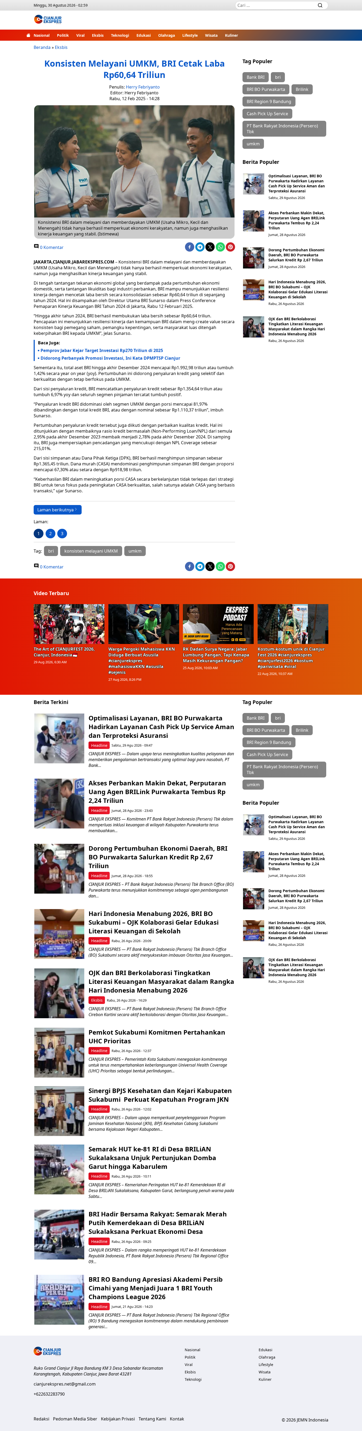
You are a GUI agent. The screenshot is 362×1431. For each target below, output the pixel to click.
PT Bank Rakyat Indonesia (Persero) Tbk (282, 129)
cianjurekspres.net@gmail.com (65, 1384)
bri (51, 551)
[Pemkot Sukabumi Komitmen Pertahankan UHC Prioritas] (59, 1053)
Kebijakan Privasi (118, 1419)
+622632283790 (49, 1394)
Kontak (177, 1419)
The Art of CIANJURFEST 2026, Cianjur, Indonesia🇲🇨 (64, 652)
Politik (63, 35)
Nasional (42, 35)
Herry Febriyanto (143, 87)
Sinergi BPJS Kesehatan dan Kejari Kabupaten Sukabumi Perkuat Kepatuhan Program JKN (160, 1095)
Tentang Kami (152, 1419)
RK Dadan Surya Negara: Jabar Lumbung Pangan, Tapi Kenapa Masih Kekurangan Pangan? (216, 655)
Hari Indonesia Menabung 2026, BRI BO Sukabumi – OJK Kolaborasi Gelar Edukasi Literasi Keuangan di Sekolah (298, 289)
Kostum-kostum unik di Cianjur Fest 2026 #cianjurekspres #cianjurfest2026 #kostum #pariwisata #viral (291, 657)
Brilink (302, 89)
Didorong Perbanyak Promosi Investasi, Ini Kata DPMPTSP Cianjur (110, 358)
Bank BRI (255, 77)
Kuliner (231, 35)
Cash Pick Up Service (267, 114)
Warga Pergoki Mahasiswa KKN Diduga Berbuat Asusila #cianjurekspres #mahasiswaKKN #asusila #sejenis (141, 660)
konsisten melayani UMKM (91, 551)
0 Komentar (51, 247)
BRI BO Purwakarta (266, 89)
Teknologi (120, 35)
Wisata (211, 35)
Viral (80, 35)
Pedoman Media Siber (75, 1419)
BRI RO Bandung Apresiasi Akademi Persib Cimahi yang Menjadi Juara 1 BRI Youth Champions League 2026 (156, 1288)
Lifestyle (190, 35)
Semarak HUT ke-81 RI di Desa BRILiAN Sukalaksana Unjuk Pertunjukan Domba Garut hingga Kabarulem (152, 1158)
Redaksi (41, 1419)
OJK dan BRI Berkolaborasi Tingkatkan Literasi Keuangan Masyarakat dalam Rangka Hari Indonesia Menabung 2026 (296, 326)
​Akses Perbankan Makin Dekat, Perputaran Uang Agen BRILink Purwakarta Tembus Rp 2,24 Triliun (296, 220)
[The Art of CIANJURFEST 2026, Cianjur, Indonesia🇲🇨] (69, 624)
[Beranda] (28, 35)
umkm (135, 551)
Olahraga (166, 35)
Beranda (42, 47)
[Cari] (320, 5)
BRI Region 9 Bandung (269, 101)
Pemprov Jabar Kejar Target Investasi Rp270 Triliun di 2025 (102, 350)
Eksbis (98, 35)
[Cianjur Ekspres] (47, 20)
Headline (99, 745)
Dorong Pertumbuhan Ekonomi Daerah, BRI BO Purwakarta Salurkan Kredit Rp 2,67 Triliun (296, 254)
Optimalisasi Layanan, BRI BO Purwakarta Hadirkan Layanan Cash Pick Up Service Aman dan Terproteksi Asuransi (296, 183)
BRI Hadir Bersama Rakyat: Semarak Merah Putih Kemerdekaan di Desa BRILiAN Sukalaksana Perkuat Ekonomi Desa (158, 1223)
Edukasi (143, 35)
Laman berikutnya (55, 510)
